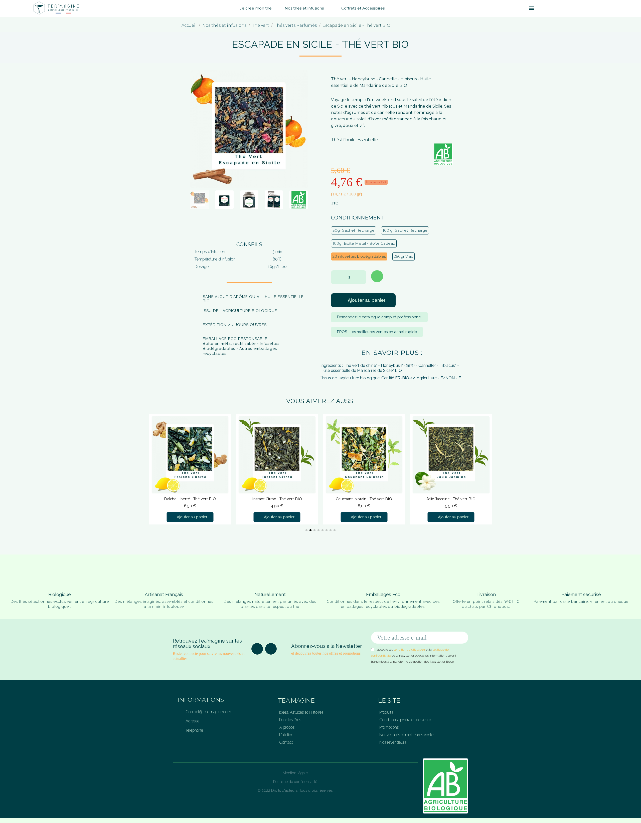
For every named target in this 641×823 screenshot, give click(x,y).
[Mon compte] (548, 8)
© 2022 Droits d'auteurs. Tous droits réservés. (295, 790)
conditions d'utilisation (409, 649)
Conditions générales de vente (405, 719)
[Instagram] (271, 649)
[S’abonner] (461, 638)
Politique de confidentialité (295, 781)
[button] (522, 8)
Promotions (389, 727)
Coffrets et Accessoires (363, 8)
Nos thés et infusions (304, 8)
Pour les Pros (290, 719)
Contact (286, 742)
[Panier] (540, 8)
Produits (386, 712)
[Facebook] (257, 649)
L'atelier (285, 734)
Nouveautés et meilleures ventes (407, 734)
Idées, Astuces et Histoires (301, 712)
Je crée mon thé (256, 8)
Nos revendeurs (392, 742)
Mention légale (295, 773)
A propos (286, 727)
